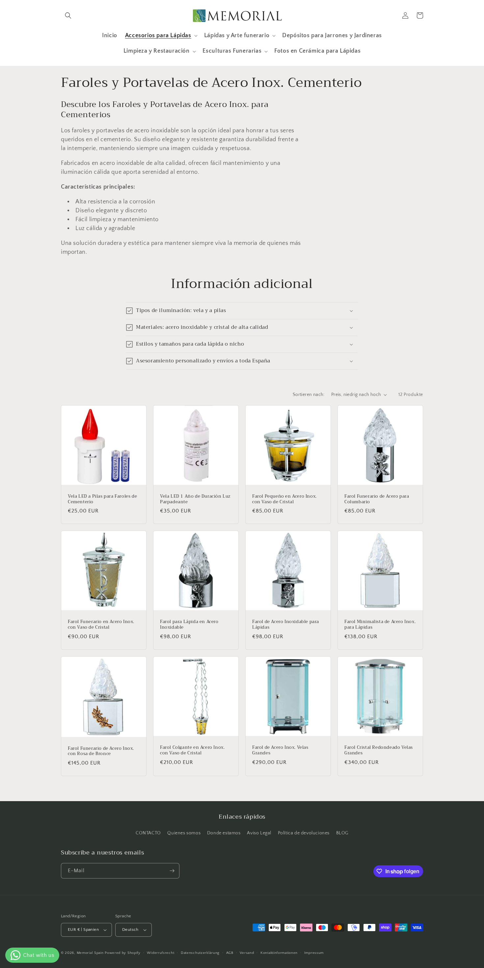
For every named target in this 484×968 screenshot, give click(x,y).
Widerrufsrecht (160, 953)
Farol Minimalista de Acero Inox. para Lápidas (380, 624)
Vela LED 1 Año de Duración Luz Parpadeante (195, 499)
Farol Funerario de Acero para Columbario (376, 499)
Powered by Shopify (123, 953)
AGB (229, 953)
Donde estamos (224, 833)
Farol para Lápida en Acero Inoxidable (189, 624)
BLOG (342, 833)
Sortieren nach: (309, 394)
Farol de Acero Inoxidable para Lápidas (285, 624)
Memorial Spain (90, 953)
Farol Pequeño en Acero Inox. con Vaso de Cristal (284, 499)
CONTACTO (148, 833)
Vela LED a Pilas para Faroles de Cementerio (102, 499)
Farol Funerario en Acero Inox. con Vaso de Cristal (101, 624)
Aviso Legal (259, 833)
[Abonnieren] (172, 870)
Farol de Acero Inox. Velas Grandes (280, 750)
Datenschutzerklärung (200, 953)
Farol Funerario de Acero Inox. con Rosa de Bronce (101, 751)
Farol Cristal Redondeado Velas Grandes (378, 750)
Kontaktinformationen (279, 953)
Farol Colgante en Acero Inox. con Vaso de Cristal (192, 750)
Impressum (314, 953)
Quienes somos (184, 833)
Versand (247, 953)
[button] (68, 15)
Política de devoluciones (304, 833)
